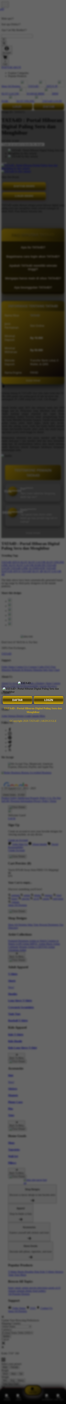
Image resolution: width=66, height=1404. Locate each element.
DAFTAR (17, 700)
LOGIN (48, 700)
